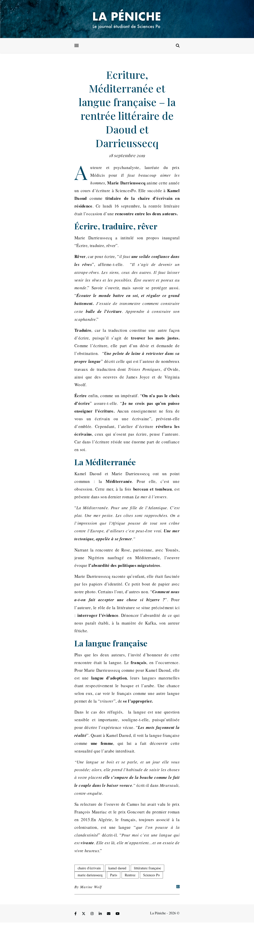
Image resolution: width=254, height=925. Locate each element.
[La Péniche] (127, 19)
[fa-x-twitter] (84, 913)
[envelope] (109, 913)
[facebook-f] (76, 913)
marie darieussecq (90, 875)
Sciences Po (151, 875)
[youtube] (118, 913)
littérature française (147, 868)
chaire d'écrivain (89, 868)
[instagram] (93, 913)
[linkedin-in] (101, 913)
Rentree (130, 875)
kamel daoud (117, 868)
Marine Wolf (91, 886)
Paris (113, 875)
